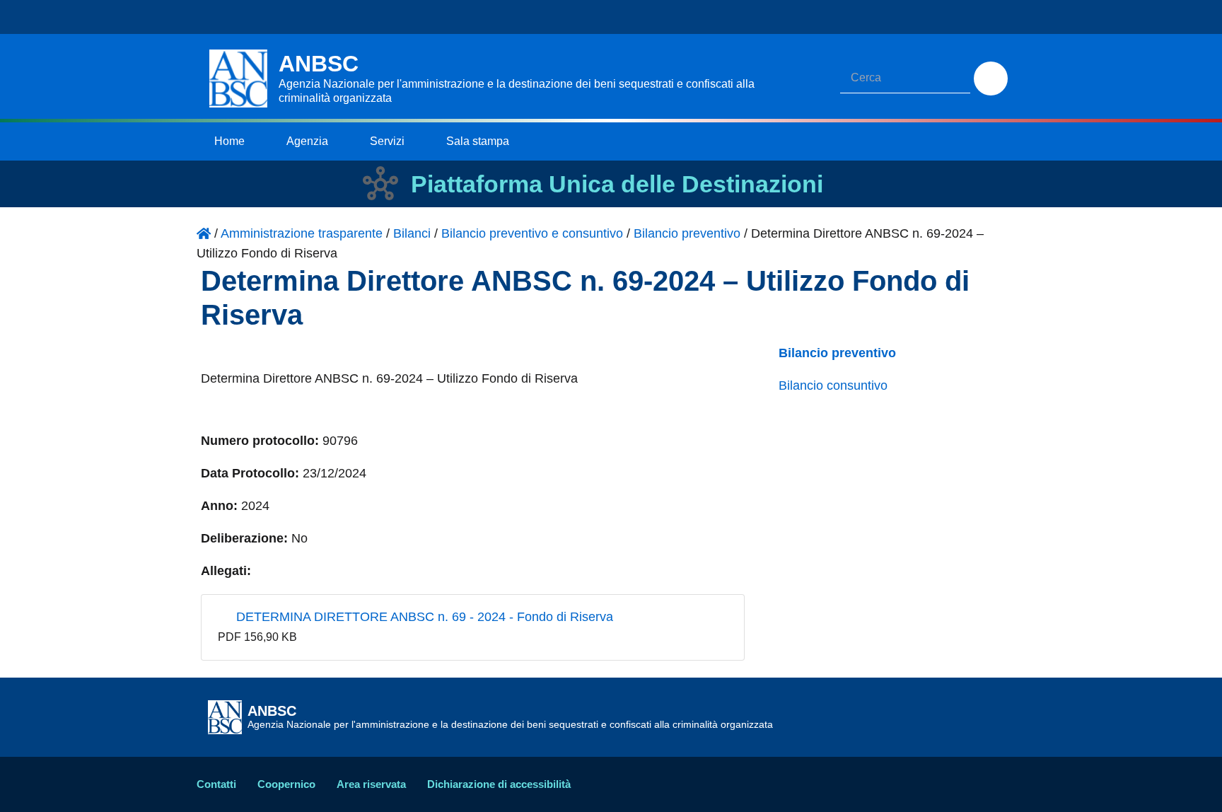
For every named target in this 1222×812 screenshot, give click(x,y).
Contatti (216, 784)
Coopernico (286, 784)
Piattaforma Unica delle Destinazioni (617, 183)
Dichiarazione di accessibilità (499, 784)
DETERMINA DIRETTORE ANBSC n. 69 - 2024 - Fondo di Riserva (423, 617)
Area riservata (371, 784)
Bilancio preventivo (837, 353)
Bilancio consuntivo (833, 385)
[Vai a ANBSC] (204, 233)
